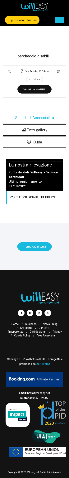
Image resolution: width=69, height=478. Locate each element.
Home (15, 324)
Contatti (44, 327)
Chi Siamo (26, 327)
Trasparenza (15, 331)
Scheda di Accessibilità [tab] (34, 117)
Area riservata (46, 335)
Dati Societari (38, 331)
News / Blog (50, 324)
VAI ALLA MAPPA (34, 89)
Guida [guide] (36, 142)
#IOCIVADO (43, 363)
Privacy (57, 331)
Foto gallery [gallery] (36, 130)
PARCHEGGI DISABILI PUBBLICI (32, 197)
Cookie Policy (22, 335)
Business (31, 324)
